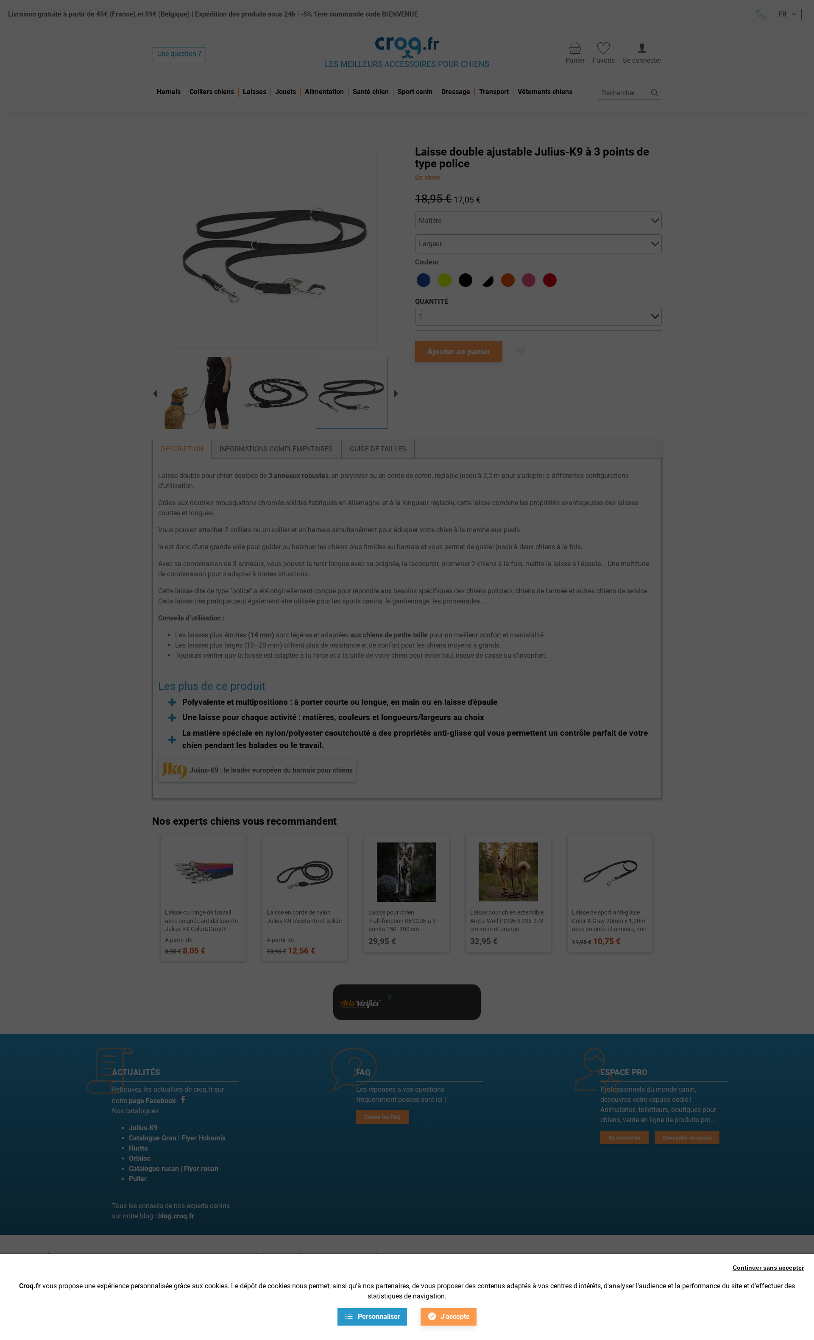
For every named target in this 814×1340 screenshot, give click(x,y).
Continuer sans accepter (768, 1267)
